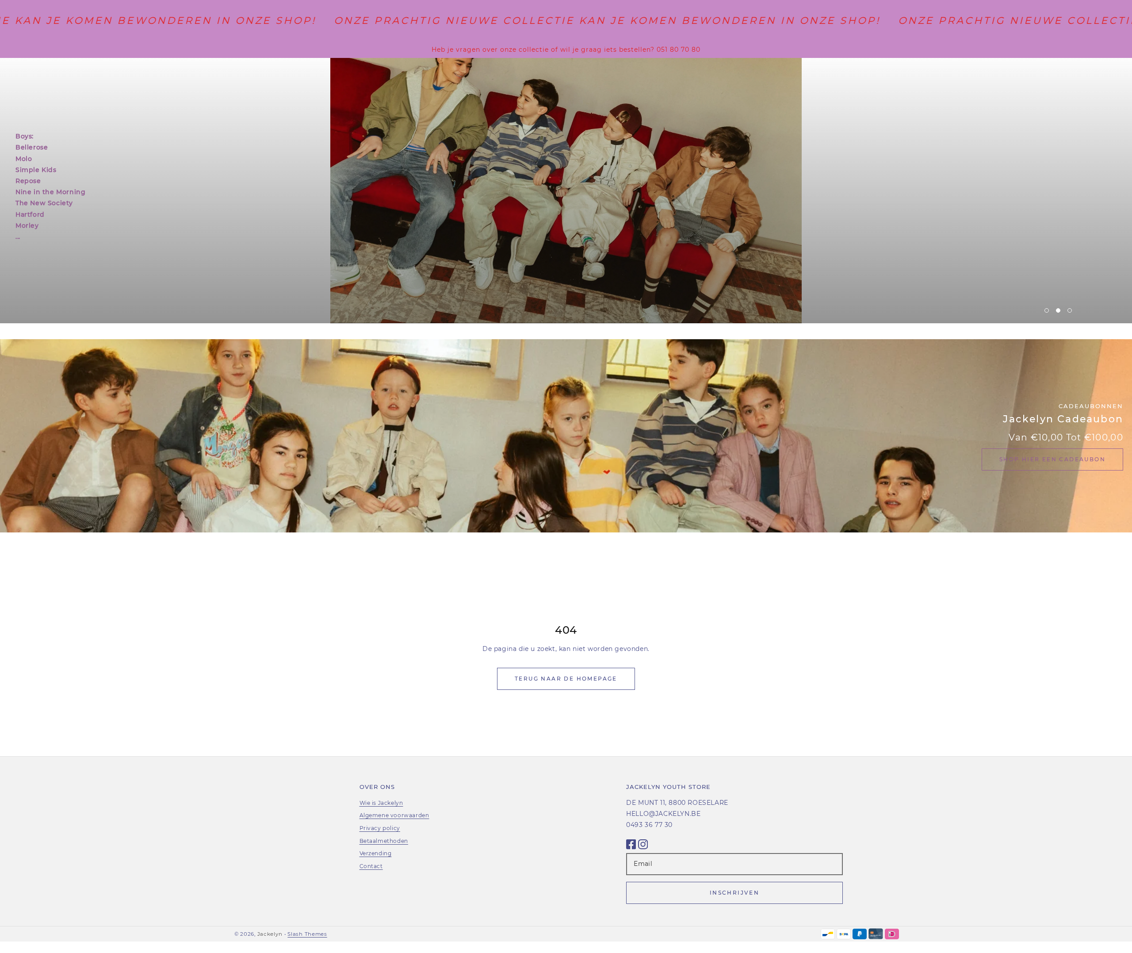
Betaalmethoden (383, 841)
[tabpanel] (566, 190)
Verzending (375, 853)
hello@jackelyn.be (663, 814)
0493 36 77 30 (649, 825)
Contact (371, 866)
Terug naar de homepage (566, 678)
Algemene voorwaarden (394, 815)
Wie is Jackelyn (381, 803)
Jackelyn (270, 934)
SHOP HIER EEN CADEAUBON (1052, 459)
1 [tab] (1046, 310)
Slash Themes (307, 934)
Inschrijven (734, 892)
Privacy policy (379, 828)
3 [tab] (1069, 310)
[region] (566, 49)
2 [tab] (1058, 310)
